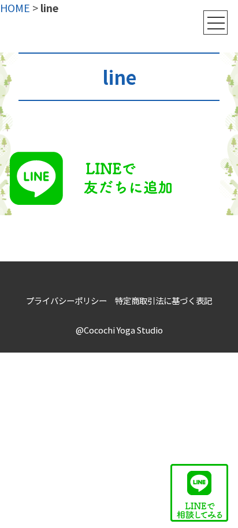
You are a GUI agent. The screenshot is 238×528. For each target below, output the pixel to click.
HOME (15, 7)
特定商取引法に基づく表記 (163, 300)
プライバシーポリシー (66, 300)
